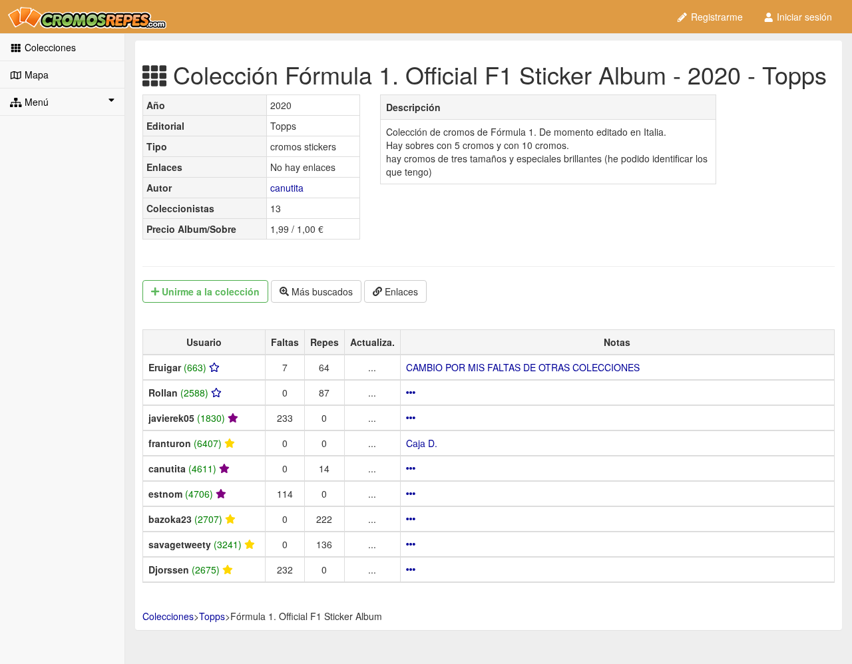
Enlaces (400, 291)
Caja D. (421, 443)
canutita (287, 187)
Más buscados (321, 291)
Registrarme (715, 16)
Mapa (35, 74)
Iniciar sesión (803, 16)
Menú (35, 101)
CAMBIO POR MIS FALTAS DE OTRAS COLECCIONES (523, 367)
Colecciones (49, 47)
